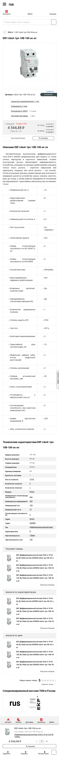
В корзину (43, 138)
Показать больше (47, 585)
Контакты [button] (6, 14)
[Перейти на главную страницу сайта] (20, 4)
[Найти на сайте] (53, 22)
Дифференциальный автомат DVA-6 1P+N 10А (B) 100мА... (33, 736)
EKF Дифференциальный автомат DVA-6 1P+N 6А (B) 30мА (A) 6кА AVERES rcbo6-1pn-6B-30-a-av (35, 558)
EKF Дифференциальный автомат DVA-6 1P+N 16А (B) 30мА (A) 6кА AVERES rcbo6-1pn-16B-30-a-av (35, 664)
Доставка (29, 722)
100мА (32, 535)
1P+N (32, 479)
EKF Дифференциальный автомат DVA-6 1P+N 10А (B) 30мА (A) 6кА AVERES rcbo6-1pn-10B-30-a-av (35, 568)
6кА (31, 497)
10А (31, 505)
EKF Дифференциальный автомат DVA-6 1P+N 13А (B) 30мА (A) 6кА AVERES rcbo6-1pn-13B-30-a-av (35, 578)
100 (31, 540)
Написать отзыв (47, 684)
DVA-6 (10, 32)
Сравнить (6, 754)
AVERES (33, 523)
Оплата (18, 722)
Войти (30, 14)
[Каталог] (4, 4)
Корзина (53, 14)
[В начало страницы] (53, 752)
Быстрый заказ (18, 138)
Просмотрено (43, 754)
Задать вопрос (58, 378)
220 (31, 501)
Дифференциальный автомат (41, 527)
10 (31, 509)
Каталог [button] (8, 722)
